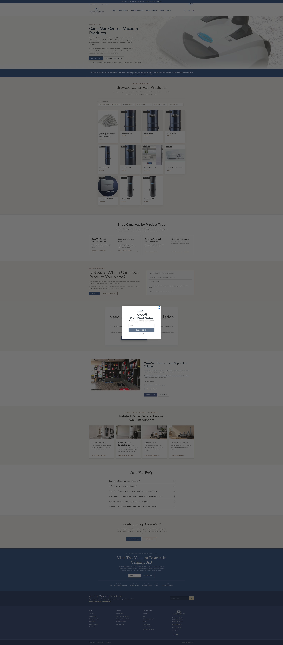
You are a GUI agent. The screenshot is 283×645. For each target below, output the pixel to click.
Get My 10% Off (141, 330)
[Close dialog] (159, 307)
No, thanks (141, 334)
